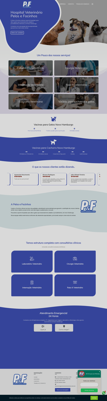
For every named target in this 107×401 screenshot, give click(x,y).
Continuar (94, 397)
